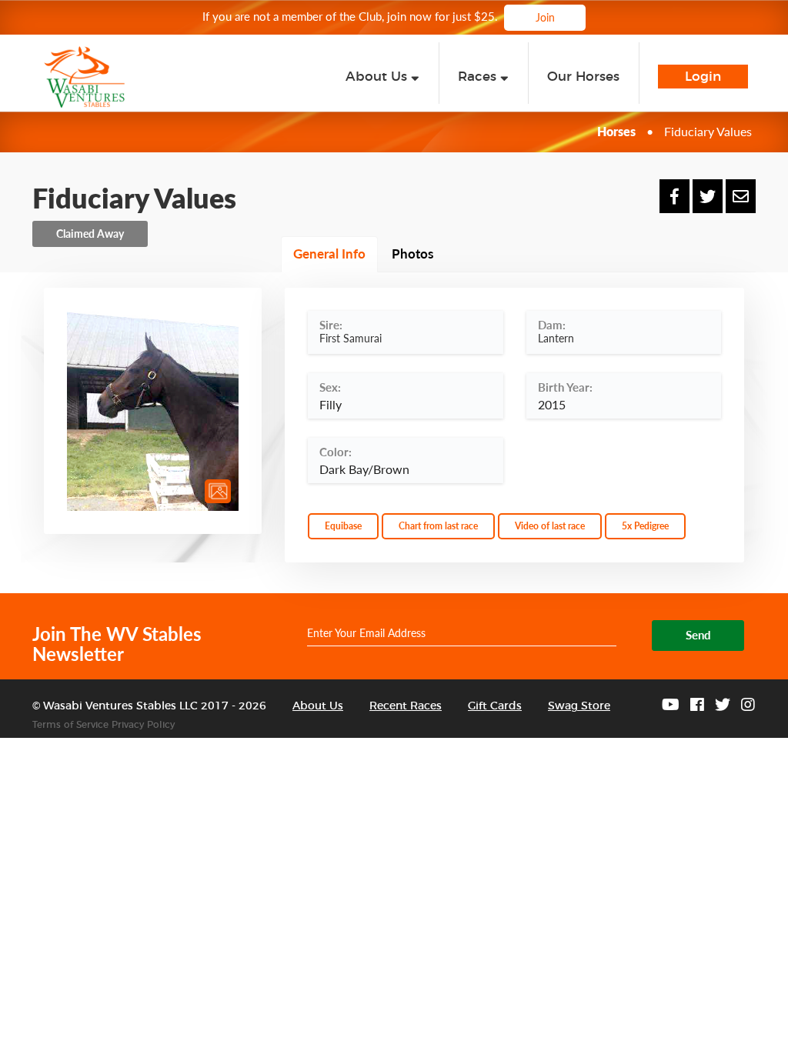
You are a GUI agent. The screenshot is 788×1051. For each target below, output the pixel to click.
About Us (317, 706)
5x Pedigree (645, 526)
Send (698, 635)
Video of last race (550, 526)
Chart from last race (438, 526)
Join (545, 17)
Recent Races (405, 706)
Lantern (556, 338)
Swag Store (579, 706)
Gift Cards (495, 706)
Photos (412, 253)
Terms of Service (70, 724)
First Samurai (350, 338)
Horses (616, 131)
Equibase (343, 526)
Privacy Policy (143, 724)
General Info (329, 253)
